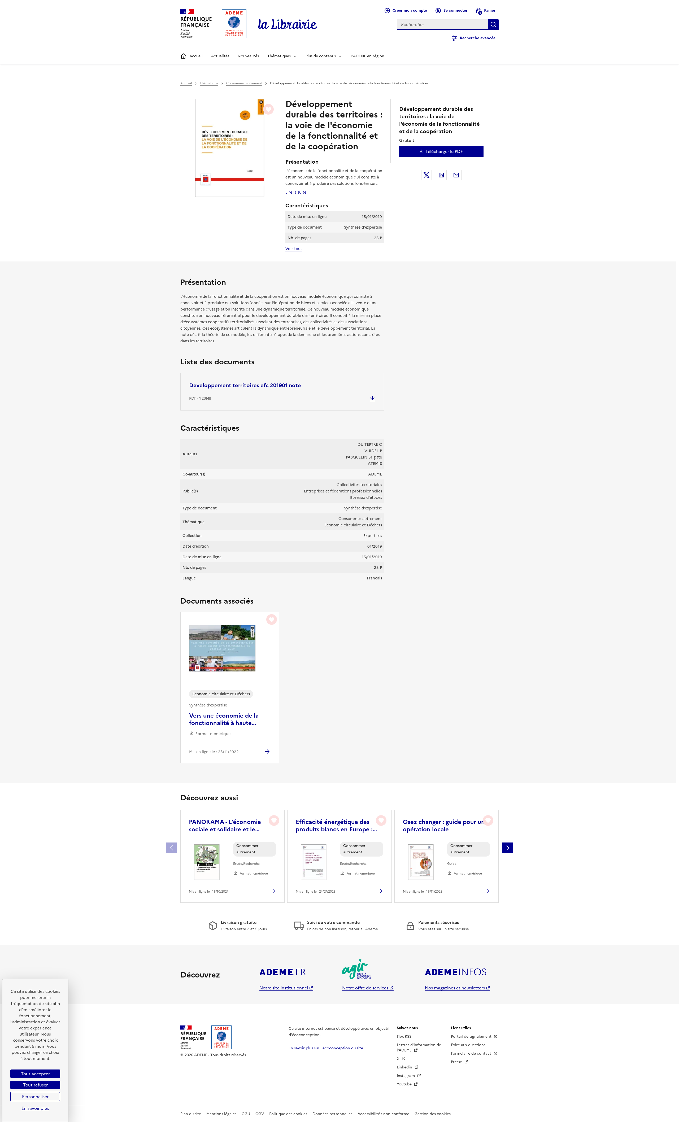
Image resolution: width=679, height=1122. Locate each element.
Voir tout (293, 249)
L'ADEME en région (367, 56)
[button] (507, 847)
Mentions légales (221, 1114)
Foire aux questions (468, 1045)
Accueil (196, 56)
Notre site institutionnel (283, 988)
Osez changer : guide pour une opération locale (445, 825)
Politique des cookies (288, 1114)
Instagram (406, 1076)
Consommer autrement (244, 83)
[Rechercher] (493, 24)
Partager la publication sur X (426, 175)
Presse (457, 1062)
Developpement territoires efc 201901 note (245, 385)
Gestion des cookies (433, 1114)
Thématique (209, 83)
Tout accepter (35, 1074)
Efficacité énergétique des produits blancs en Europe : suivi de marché (334, 825)
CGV (259, 1114)
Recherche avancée (477, 38)
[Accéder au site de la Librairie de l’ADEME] (288, 24)
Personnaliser (35, 1096)
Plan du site (190, 1114)
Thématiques (279, 56)
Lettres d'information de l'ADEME (419, 1047)
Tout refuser (35, 1085)
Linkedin (405, 1067)
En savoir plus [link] (35, 1108)
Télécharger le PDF (444, 151)
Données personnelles (332, 1114)
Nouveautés (248, 56)
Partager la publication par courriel (456, 175)
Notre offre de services (365, 988)
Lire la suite (295, 192)
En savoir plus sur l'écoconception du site (326, 1048)
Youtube (405, 1084)
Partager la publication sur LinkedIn (441, 175)
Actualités (220, 56)
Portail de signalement (472, 1036)
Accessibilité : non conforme (383, 1114)
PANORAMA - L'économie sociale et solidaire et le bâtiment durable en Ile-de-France (227, 825)
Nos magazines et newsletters (455, 988)
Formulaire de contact (471, 1053)
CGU (246, 1114)
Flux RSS (404, 1036)
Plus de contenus (321, 56)
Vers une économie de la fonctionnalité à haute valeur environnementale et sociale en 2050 (228, 719)
